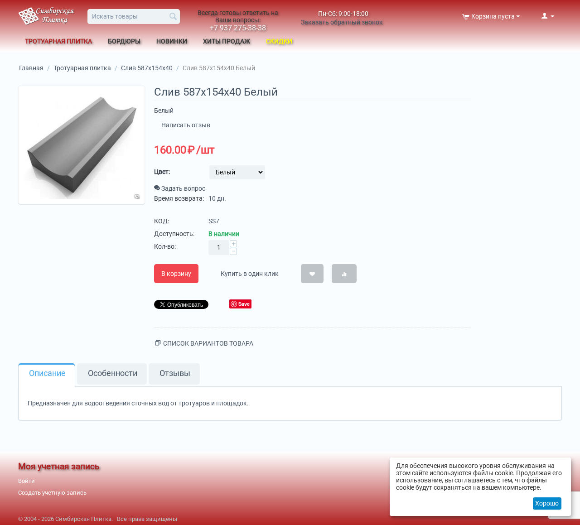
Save (244, 303)
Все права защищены (147, 518)
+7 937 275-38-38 (238, 28)
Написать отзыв (185, 125)
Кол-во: (165, 246)
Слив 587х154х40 (147, 68)
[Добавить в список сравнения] (344, 273)
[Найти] (173, 17)
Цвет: (162, 171)
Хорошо (547, 503)
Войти (26, 480)
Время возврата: (179, 198)
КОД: (161, 221)
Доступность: (174, 233)
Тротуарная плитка (58, 41)
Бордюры (124, 41)
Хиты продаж (226, 41)
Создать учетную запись (52, 492)
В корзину (176, 273)
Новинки (171, 41)
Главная (31, 68)
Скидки (279, 41)
